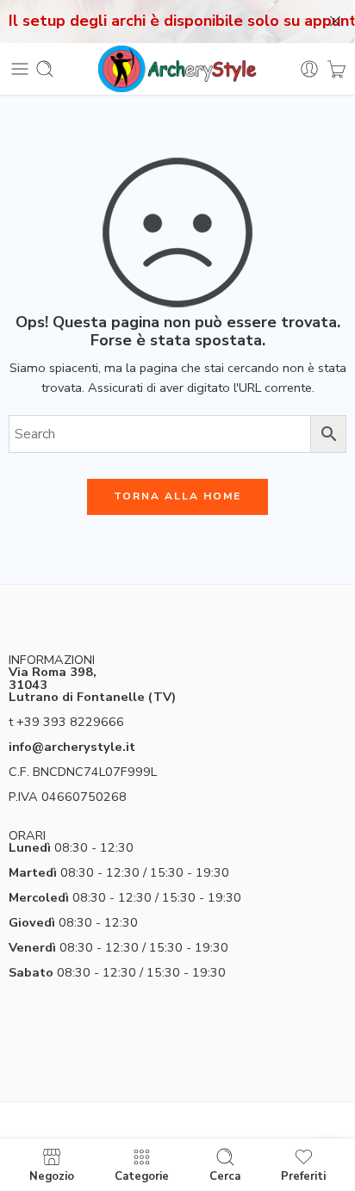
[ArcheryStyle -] (177, 69)
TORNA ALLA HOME (177, 496)
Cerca (224, 1175)
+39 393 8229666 (70, 721)
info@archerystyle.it (72, 746)
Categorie (142, 1175)
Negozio (51, 1175)
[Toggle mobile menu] (20, 69)
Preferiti (303, 1175)
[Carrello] (336, 69)
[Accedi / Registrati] (309, 69)
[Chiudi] (335, 21)
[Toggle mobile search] (44, 68)
